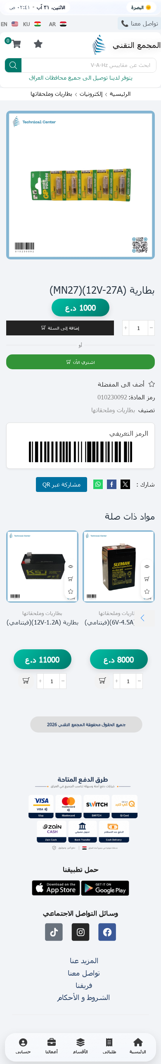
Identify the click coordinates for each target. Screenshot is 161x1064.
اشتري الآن (84, 362)
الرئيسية (120, 93)
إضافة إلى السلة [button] (147, 579)
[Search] (13, 65)
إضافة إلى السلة (63, 327)
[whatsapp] (99, 484)
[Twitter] (124, 484)
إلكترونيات (91, 93)
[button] (38, 43)
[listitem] (137, 1047)
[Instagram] (81, 932)
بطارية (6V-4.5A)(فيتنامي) (119, 622)
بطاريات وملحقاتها (51, 93)
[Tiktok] (53, 932)
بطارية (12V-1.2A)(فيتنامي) (42, 622)
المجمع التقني (137, 44)
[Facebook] (111, 484)
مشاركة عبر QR (61, 484)
